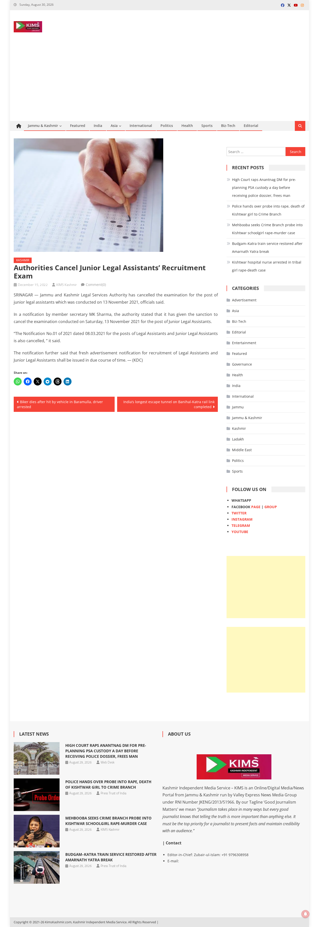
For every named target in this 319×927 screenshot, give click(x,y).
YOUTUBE (240, 531)
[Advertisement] (159, 83)
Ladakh (238, 439)
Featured (77, 125)
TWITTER (239, 513)
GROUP (270, 506)
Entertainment (244, 342)
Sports (207, 125)
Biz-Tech (228, 125)
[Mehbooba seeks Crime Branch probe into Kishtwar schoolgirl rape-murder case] (36, 831)
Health (187, 125)
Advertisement (244, 300)
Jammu (238, 407)
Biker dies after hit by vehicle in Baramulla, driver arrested (60, 404)
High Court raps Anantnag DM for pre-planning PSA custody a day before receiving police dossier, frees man (264, 187)
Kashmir (22, 260)
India (98, 125)
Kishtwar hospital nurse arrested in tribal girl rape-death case (266, 266)
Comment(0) (96, 284)
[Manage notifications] (306, 914)
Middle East (242, 449)
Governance (242, 364)
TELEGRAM (241, 525)
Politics (166, 125)
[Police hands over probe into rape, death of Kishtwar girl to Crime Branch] (36, 794)
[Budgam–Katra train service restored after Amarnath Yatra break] (36, 867)
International (141, 125)
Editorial (251, 125)
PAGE (255, 506)
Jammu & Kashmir (43, 125)
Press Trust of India (113, 793)
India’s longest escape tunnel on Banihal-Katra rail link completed (169, 404)
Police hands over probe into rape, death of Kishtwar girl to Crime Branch (268, 210)
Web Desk (107, 762)
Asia (114, 125)
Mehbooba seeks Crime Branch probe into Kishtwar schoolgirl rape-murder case (267, 228)
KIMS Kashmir (66, 284)
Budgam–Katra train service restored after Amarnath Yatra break (267, 247)
